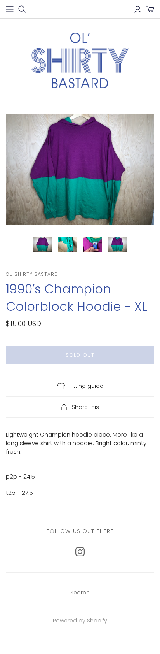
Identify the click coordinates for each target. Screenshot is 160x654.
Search (80, 592)
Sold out (80, 355)
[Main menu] (10, 9)
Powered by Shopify (80, 620)
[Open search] (22, 9)
